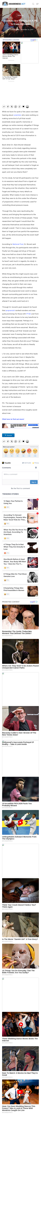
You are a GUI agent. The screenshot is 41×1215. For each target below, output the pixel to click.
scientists (17, 115)
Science (20, 15)
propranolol (10, 310)
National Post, (18, 244)
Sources (9, 435)
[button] (37, 4)
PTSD (28, 314)
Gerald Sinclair (14, 29)
